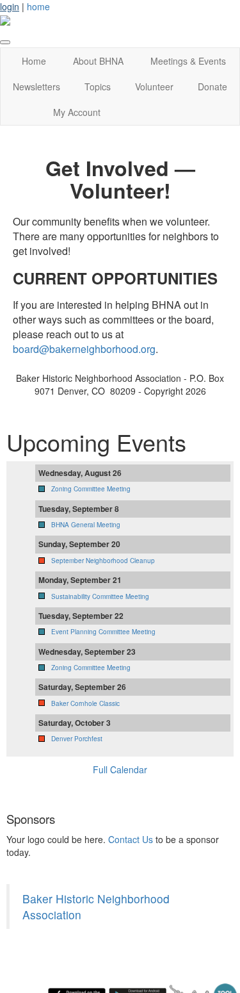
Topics (97, 86)
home (38, 6)
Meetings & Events (188, 60)
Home (34, 60)
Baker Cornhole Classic (85, 703)
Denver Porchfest (76, 738)
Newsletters (36, 86)
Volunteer (154, 86)
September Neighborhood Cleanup (103, 560)
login (9, 6)
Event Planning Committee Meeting (103, 631)
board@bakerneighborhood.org (84, 348)
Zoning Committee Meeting (91, 488)
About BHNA (98, 60)
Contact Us (130, 839)
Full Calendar (120, 769)
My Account (76, 112)
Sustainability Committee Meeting (100, 596)
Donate (212, 86)
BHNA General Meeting (85, 524)
